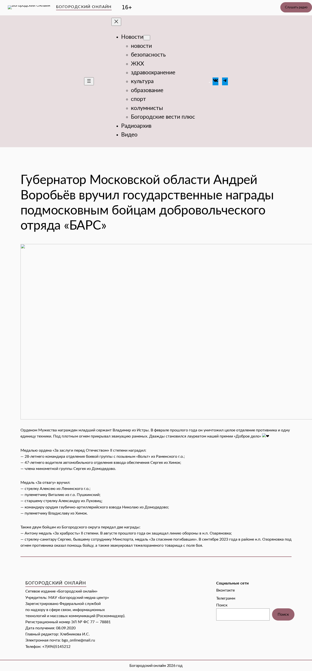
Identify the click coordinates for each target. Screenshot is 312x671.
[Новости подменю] (146, 37)
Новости (132, 37)
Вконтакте (225, 590)
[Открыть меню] (89, 81)
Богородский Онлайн (84, 7)
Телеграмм (225, 598)
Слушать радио (296, 7)
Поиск (221, 605)
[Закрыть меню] (116, 22)
